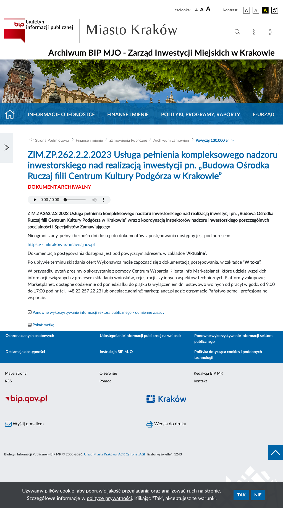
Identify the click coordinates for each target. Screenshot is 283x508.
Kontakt (200, 381)
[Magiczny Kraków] (212, 402)
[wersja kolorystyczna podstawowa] (246, 10)
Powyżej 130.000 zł (212, 140)
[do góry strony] (275, 452)
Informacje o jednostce (61, 114)
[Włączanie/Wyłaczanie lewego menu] (6, 148)
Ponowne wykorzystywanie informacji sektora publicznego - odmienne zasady (98, 313)
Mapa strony (16, 373)
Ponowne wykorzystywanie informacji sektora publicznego (233, 339)
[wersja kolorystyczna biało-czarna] (256, 10)
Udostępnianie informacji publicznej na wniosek (140, 336)
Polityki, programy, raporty (200, 114)
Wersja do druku (169, 424)
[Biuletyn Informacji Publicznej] (70, 402)
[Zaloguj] (271, 33)
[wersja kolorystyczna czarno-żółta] (265, 10)
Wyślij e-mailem (28, 424)
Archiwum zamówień (171, 140)
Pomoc (105, 381)
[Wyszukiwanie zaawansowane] (237, 32)
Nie (257, 495)
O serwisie (108, 373)
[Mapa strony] (255, 33)
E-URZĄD (263, 114)
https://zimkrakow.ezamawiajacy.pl (61, 244)
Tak (241, 495)
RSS (8, 381)
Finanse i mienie (128, 114)
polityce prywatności (109, 498)
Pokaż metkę (43, 325)
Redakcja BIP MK (208, 373)
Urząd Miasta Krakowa (100, 454)
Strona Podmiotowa (52, 140)
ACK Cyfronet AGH (132, 454)
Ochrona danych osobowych (30, 336)
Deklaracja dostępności (25, 352)
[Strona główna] (12, 114)
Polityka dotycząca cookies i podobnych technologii (228, 355)
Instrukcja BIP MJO (116, 352)
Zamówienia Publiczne (128, 140)
